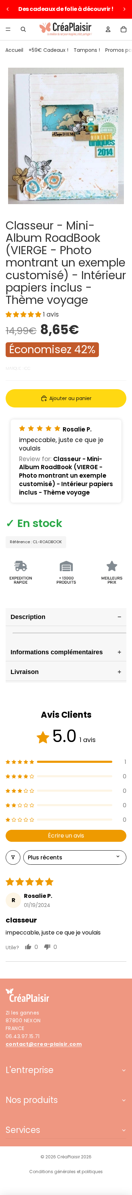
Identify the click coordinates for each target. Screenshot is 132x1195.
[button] (24, 314)
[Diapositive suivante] (124, 9)
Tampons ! (87, 50)
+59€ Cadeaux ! (48, 50)
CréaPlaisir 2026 (74, 1157)
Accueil (14, 50)
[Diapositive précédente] (7, 9)
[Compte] (108, 29)
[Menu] (8, 29)
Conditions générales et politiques (66, 1172)
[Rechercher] (23, 29)
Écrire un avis (66, 836)
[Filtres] (13, 857)
